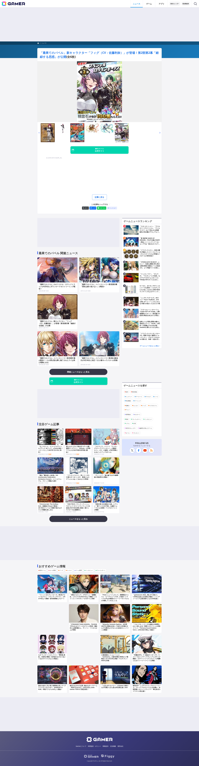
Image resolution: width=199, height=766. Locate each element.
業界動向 (128, 414)
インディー (129, 396)
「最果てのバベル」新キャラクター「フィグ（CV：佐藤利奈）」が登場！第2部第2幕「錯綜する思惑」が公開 (57, 323)
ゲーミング (138, 401)
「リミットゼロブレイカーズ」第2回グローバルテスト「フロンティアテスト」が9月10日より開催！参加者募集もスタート (51, 596)
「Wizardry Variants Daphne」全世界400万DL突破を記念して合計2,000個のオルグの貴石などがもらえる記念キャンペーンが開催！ (115, 627)
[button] (39, 132)
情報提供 (105, 746)
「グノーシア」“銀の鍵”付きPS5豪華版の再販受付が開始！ (106, 476)
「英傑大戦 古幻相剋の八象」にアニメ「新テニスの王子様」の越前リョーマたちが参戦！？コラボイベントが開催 (106, 507)
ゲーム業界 (79, 570)
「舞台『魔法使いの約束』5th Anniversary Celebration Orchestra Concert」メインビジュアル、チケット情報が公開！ (49, 478)
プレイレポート (136, 419)
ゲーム (149, 3)
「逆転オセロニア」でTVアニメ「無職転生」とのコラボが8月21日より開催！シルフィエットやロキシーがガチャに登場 (83, 596)
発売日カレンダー (131, 428)
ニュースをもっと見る (78, 519)
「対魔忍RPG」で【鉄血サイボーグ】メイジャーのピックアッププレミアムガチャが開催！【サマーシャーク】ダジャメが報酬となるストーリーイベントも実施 (146, 658)
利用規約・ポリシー (94, 746)
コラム (128, 423)
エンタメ (135, 405)
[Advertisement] (99, 24)
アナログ (148, 396)
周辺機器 (128, 401)
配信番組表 (186, 4)
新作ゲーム (42, 570)
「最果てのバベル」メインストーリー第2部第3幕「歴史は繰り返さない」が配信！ (99, 285)
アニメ (128, 410)
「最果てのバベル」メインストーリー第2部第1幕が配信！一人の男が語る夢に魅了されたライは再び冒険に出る (57, 360)
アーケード (139, 396)
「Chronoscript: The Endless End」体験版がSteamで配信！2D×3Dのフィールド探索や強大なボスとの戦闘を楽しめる (50, 507)
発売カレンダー (174, 4)
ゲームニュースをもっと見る (149, 346)
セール (128, 433)
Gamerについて (81, 746)
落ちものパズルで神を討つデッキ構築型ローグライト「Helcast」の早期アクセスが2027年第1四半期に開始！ (78, 449)
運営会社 (120, 746)
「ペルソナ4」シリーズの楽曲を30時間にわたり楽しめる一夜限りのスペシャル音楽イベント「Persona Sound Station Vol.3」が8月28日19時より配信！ (146, 627)
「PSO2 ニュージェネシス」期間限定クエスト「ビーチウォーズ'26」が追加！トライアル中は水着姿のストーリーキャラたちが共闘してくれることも (115, 597)
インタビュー (148, 419)
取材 (127, 419)
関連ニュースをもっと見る (78, 372)
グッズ (144, 405)
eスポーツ (137, 414)
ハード (156, 396)
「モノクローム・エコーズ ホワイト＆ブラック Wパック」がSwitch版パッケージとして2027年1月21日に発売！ (50, 449)
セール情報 (52, 570)
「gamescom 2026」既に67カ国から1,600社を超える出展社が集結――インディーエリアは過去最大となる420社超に (146, 596)
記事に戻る (99, 197)
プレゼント (136, 433)
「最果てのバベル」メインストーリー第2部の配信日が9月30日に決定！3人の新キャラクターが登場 (99, 359)
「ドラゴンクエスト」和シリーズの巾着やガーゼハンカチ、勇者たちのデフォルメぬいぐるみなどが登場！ (77, 477)
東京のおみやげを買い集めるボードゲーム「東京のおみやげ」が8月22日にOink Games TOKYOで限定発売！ (83, 687)
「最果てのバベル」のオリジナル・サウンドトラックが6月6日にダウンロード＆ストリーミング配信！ (57, 286)
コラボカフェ (153, 405)
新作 (127, 392)
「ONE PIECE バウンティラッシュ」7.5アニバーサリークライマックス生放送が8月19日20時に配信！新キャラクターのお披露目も (78, 507)
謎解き (128, 405)
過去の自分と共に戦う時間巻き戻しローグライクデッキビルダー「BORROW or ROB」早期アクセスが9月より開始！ (52, 687)
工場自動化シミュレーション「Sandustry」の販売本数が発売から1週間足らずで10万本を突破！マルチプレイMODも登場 (114, 658)
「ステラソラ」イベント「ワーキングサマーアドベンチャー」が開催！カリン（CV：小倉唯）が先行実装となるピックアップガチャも (106, 449)
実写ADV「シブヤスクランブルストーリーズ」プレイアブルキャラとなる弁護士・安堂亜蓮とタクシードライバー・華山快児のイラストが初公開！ (146, 688)
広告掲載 (113, 746)
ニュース (136, 3)
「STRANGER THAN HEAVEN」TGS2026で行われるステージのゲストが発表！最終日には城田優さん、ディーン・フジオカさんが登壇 (83, 627)
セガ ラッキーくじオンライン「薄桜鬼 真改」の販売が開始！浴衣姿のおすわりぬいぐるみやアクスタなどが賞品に (52, 657)
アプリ (161, 3)
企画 (134, 423)
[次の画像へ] (99, 91)
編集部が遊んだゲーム (146, 428)
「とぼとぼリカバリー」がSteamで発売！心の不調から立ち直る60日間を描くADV (115, 686)
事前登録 (134, 392)
